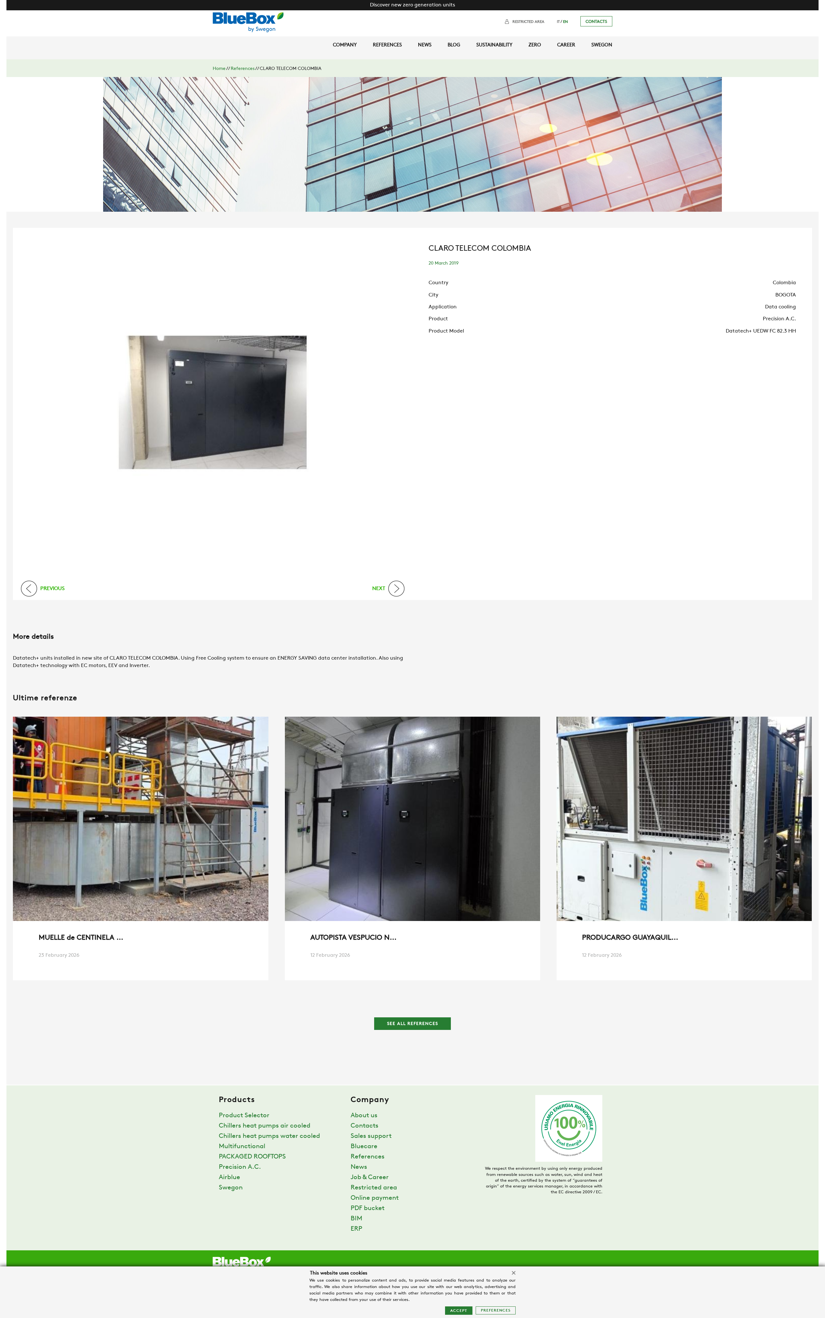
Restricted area (528, 22)
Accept (458, 1311)
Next (378, 588)
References (387, 45)
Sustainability (494, 45)
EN (565, 22)
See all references (412, 1024)
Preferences (495, 1311)
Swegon (601, 45)
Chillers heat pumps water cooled (269, 1136)
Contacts (596, 22)
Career (566, 45)
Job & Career (370, 1177)
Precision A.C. (240, 1167)
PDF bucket (367, 1208)
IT (558, 22)
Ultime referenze (45, 698)
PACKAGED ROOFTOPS (252, 1157)
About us (364, 1115)
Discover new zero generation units (412, 5)
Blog (454, 45)
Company (345, 45)
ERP (356, 1229)
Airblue (229, 1177)
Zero (535, 45)
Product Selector (244, 1115)
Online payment (375, 1198)
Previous (52, 588)
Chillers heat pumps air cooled (264, 1126)
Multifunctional (242, 1146)
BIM (356, 1219)
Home (219, 68)
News (425, 45)
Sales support (371, 1136)
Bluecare (364, 1146)
